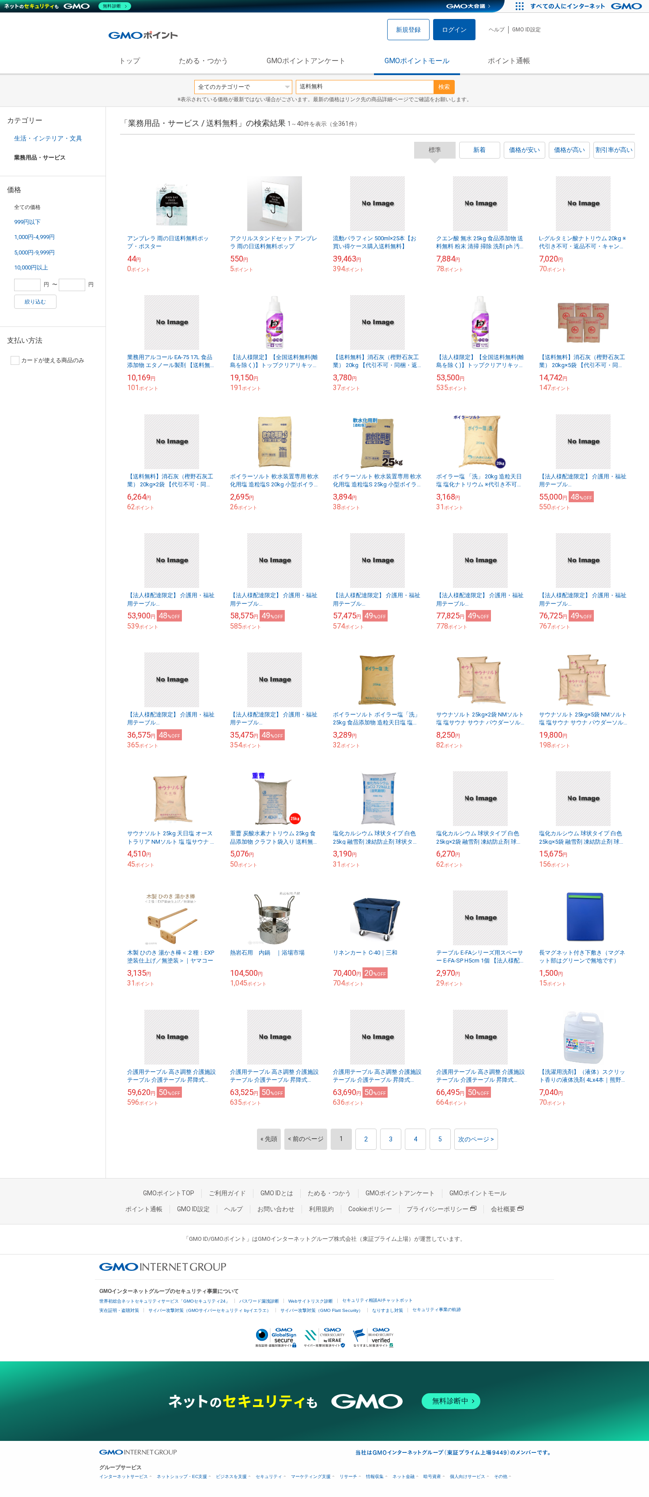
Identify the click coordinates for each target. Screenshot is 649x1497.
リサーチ (348, 1476)
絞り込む (35, 302)
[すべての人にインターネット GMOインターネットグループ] (587, 6)
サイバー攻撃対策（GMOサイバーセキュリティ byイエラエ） (209, 1310)
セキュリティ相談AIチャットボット (377, 1300)
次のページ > (476, 1139)
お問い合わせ (275, 1209)
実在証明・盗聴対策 (119, 1310)
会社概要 (503, 1209)
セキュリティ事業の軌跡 (436, 1309)
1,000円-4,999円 (34, 237)
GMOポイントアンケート (306, 61)
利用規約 (321, 1209)
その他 (500, 1476)
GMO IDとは (276, 1193)
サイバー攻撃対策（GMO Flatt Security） (321, 1310)
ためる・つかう (203, 61)
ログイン (454, 29)
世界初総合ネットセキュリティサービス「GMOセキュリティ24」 (164, 1301)
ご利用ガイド (227, 1193)
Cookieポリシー (370, 1209)
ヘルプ (497, 30)
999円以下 (27, 222)
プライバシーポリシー (437, 1209)
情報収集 (375, 1476)
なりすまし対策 (387, 1310)
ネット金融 (403, 1476)
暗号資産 (432, 1476)
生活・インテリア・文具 (48, 138)
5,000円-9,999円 (34, 252)
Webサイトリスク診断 (310, 1301)
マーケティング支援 (311, 1476)
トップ (129, 61)
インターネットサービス (123, 1476)
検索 (444, 86)
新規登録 (408, 29)
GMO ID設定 (526, 30)
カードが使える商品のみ (52, 360)
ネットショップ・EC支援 (182, 1476)
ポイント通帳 (509, 61)
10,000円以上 (31, 267)
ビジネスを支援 (231, 1476)
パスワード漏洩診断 (259, 1301)
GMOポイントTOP (168, 1193)
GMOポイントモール (417, 61)
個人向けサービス (467, 1476)
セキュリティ (269, 1476)
